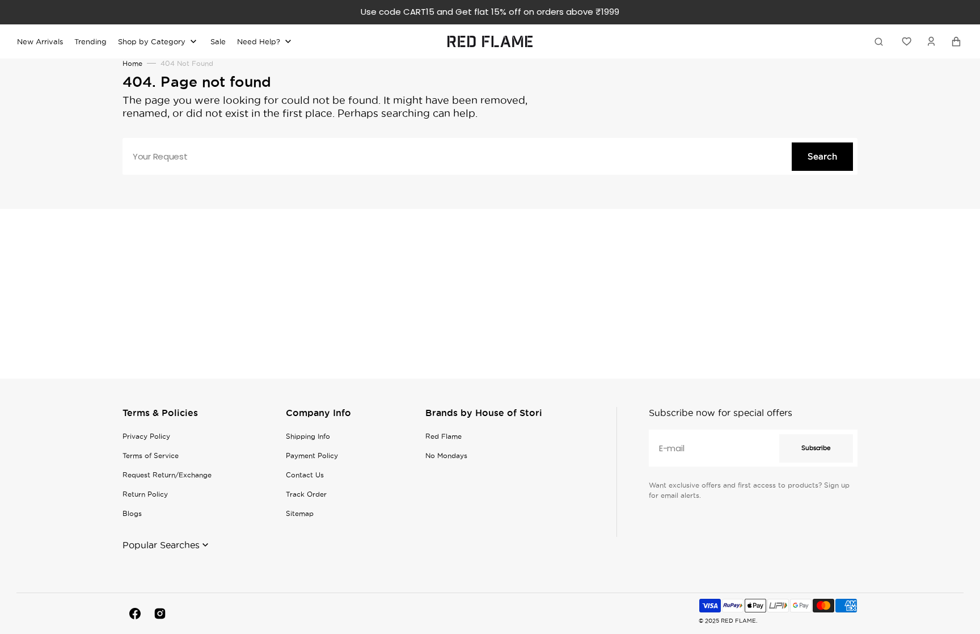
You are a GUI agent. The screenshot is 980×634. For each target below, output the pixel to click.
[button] (931, 41)
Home (132, 63)
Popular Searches (161, 545)
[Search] (881, 41)
